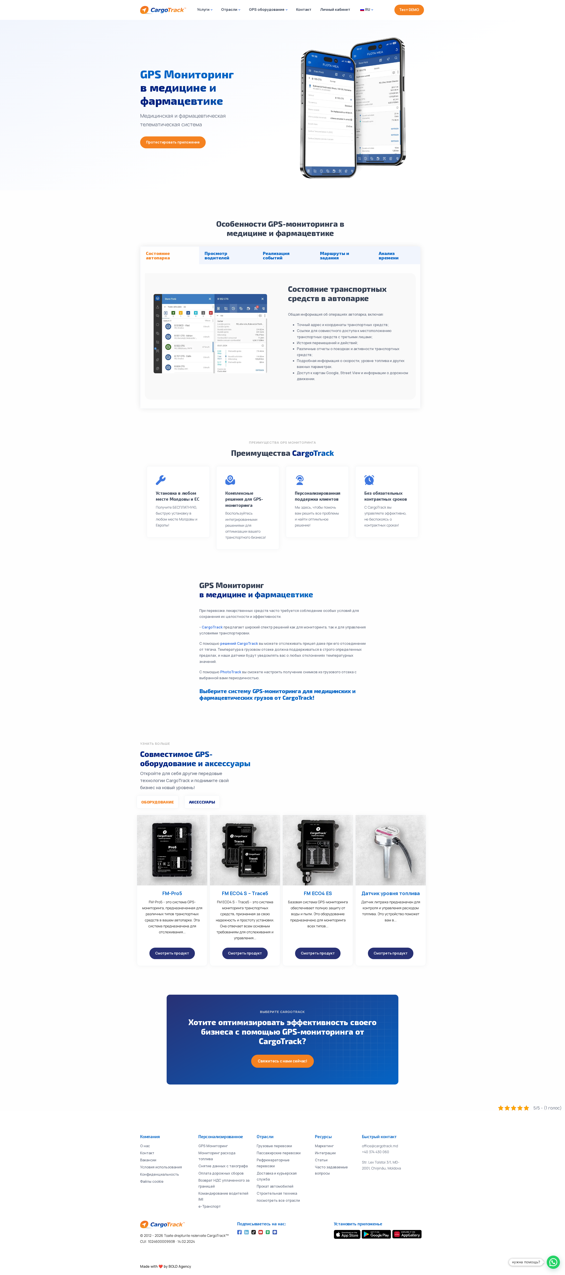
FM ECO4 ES (318, 893)
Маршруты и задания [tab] (334, 255)
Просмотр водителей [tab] (217, 255)
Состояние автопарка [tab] (158, 255)
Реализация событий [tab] (276, 255)
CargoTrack (213, 627)
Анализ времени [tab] (389, 255)
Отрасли (229, 9)
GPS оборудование (266, 9)
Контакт (303, 9)
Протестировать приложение (173, 142)
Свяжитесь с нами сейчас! (282, 1061)
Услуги (203, 9)
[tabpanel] (280, 336)
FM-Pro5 (172, 893)
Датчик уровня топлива (391, 893)
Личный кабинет (335, 9)
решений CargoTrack (239, 643)
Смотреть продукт (172, 953)
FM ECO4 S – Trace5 (245, 893)
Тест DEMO (409, 9)
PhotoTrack (231, 672)
